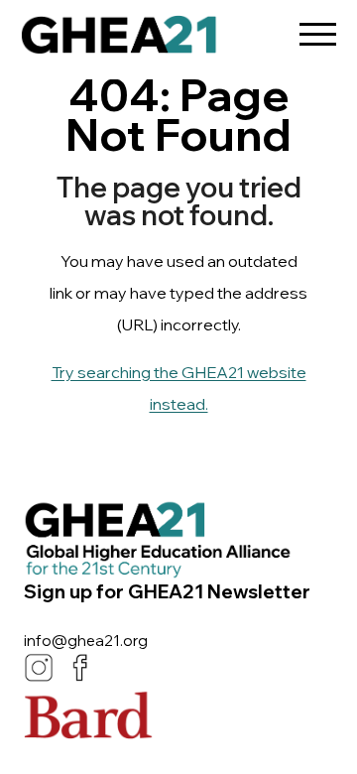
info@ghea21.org (86, 640)
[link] (119, 39)
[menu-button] (317, 27)
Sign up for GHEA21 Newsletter (167, 591)
